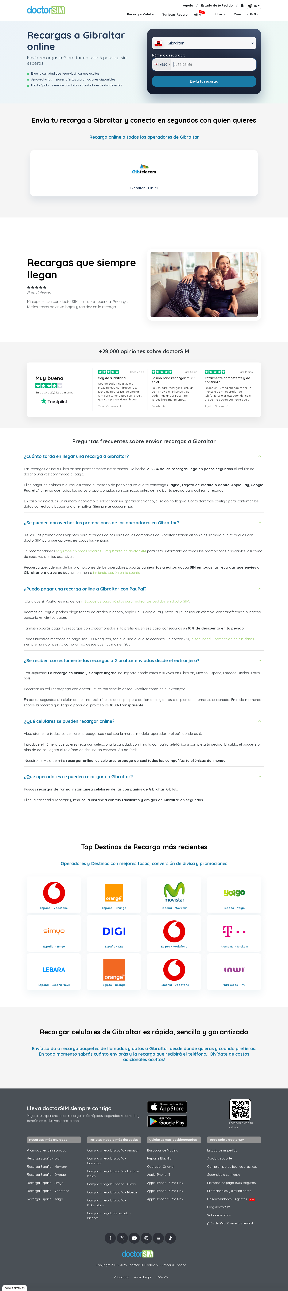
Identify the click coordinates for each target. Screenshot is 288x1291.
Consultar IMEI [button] (245, 14)
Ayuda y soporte (219, 1158)
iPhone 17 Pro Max (165, 1183)
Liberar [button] (220, 14)
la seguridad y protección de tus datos (222, 639)
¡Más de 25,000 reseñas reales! (230, 1223)
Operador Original (160, 1167)
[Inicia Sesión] (242, 5)
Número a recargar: (168, 55)
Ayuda (188, 5)
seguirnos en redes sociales (78, 551)
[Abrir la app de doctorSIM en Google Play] (167, 1121)
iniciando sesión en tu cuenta (116, 572)
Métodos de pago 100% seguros (231, 1183)
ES (255, 6)
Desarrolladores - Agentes (230, 1199)
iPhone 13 (158, 1175)
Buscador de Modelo (162, 1150)
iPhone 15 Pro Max (165, 1199)
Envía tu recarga (204, 81)
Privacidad (121, 1277)
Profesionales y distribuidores (229, 1191)
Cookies (162, 1277)
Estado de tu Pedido (217, 5)
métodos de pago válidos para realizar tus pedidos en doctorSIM (135, 601)
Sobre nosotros (219, 1215)
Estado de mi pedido (222, 1150)
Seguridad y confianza (223, 1175)
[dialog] (14, 1288)
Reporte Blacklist (159, 1158)
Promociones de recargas (46, 1150)
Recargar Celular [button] (140, 14)
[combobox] (161, 64)
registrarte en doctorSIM (125, 551)
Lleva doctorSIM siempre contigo (69, 1108)
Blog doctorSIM (218, 1207)
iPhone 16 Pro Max (165, 1191)
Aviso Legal (142, 1277)
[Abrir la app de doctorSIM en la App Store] (167, 1107)
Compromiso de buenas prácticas (232, 1167)
